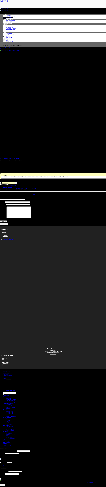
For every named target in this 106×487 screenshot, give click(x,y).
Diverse (8, 36)
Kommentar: (4, 175)
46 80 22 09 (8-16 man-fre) (55, 351)
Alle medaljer (9, 15)
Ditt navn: (2, 202)
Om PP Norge (5, 362)
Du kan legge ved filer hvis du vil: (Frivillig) (11, 219)
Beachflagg (9, 33)
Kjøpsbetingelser (6, 365)
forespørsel (13, 185)
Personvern (5, 363)
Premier (6, 158)
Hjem (1, 158)
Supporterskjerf (10, 429)
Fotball (18, 158)
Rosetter (8, 421)
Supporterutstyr (10, 41)
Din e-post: (3, 204)
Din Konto (4, 358)
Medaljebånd (9, 18)
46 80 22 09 (35, 194)
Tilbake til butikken (7, 47)
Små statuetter (9, 31)
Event (4, 32)
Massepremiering (10, 407)
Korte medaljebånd (11, 16)
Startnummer (9, 424)
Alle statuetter (9, 25)
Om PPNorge (6, 371)
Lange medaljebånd (11, 399)
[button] (1, 49)
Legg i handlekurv (4, 184)
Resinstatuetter (9, 29)
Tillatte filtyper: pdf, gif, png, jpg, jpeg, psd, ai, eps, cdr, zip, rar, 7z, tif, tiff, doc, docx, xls (21, 222)
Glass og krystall (10, 419)
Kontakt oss (53, 354)
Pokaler (4, 234)
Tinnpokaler (9, 408)
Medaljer (5, 14)
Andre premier (7, 417)
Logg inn (9, 462)
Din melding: (3, 217)
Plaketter (8, 420)
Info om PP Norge (10, 434)
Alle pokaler (9, 404)
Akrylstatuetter (9, 27)
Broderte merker (10, 430)
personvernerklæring (92, 482)
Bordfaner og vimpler (11, 35)
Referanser (8, 435)
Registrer (2, 485)
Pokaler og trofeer (8, 403)
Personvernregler (10, 438)
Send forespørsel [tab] (7, 187)
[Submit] (3, 394)
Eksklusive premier (11, 422)
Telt (4, 439)
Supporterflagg (9, 426)
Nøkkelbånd (9, 37)
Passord (2, 453)
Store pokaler (9, 406)
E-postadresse (4, 471)
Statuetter (5, 24)
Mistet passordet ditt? (5, 465)
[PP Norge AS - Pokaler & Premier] (4, 1)
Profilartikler (5, 236)
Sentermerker (12, 158)
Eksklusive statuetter (11, 28)
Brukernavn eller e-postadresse (8, 451)
